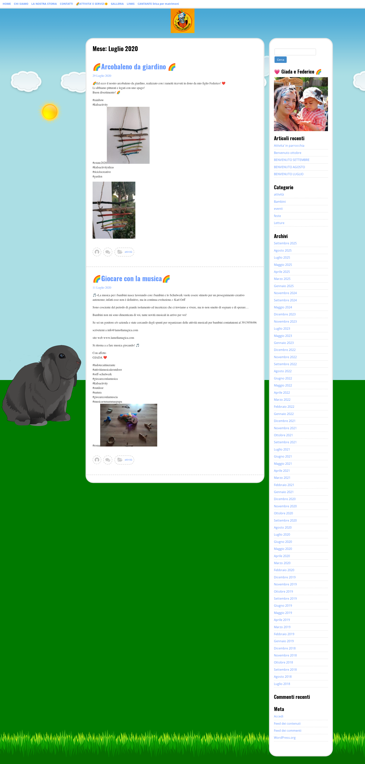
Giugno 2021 (283, 456)
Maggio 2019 (283, 613)
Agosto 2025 (283, 250)
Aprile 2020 (282, 556)
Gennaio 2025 (284, 286)
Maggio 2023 (283, 336)
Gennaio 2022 (284, 414)
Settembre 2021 (285, 442)
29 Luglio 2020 (102, 76)
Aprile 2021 (282, 471)
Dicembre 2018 (285, 648)
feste (277, 216)
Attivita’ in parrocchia (289, 145)
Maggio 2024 (283, 307)
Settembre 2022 (285, 364)
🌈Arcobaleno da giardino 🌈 (134, 66)
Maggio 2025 (283, 265)
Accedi (278, 716)
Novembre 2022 (285, 357)
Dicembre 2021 (285, 421)
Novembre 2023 (285, 321)
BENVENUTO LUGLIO (288, 174)
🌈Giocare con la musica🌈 (132, 278)
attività (128, 251)
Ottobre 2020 (283, 513)
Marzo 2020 (282, 563)
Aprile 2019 (282, 620)
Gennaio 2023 (284, 343)
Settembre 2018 (285, 669)
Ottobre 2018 (283, 662)
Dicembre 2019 (285, 577)
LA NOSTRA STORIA (44, 4)
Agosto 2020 (283, 527)
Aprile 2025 (282, 272)
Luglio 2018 (282, 684)
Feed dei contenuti (287, 723)
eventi (278, 209)
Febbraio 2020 (284, 570)
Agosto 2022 (283, 371)
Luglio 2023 (282, 328)
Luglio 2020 (282, 534)
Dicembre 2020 (285, 499)
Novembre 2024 (285, 293)
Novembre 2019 (285, 584)
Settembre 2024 (285, 300)
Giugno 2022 (283, 378)
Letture (279, 223)
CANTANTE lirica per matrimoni (158, 4)
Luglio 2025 (282, 257)
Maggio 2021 (283, 464)
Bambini (280, 202)
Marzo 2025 (282, 279)
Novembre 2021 (285, 428)
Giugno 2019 (283, 605)
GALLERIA (117, 4)
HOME (7, 4)
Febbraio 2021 (284, 485)
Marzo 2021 (282, 478)
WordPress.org (285, 737)
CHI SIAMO (21, 4)
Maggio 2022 (283, 385)
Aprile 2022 (282, 392)
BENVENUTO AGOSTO (289, 167)
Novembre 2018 (285, 655)
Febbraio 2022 (284, 407)
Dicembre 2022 (285, 350)
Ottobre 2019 (283, 591)
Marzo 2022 (282, 399)
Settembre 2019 (285, 598)
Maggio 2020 (283, 549)
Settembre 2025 (285, 243)
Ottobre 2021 (283, 435)
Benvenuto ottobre (287, 153)
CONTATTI (66, 4)
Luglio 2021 (282, 449)
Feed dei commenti (287, 730)
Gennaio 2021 (284, 492)
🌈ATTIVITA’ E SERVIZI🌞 (92, 4)
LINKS (131, 4)
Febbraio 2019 (284, 634)
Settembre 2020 (285, 520)
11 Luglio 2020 (102, 287)
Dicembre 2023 (285, 314)
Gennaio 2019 (284, 641)
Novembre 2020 (285, 506)
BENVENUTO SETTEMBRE (291, 160)
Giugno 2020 (283, 542)
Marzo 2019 (282, 627)
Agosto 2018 (283, 677)
